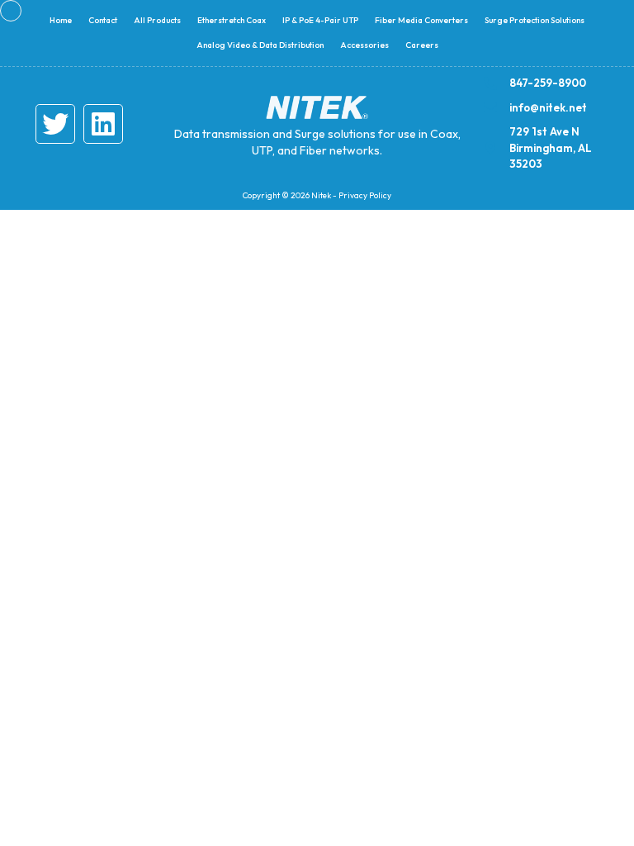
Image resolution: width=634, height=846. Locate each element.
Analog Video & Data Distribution (260, 45)
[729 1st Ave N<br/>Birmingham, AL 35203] (490, 147)
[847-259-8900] (490, 83)
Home (61, 20)
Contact (102, 20)
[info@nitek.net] (490, 107)
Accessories (364, 45)
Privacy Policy (364, 195)
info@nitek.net (548, 107)
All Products (157, 20)
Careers (421, 45)
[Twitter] (55, 124)
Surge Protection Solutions (534, 20)
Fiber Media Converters (421, 20)
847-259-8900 (547, 82)
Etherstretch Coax (231, 20)
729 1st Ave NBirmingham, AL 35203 (550, 147)
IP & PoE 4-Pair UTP (320, 20)
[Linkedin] (103, 124)
